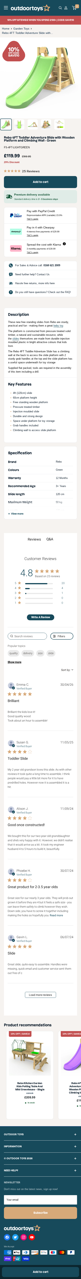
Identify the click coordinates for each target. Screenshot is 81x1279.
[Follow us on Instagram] (23, 1238)
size (40, 653)
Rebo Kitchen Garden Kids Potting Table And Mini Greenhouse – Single (29, 1086)
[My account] (66, 7)
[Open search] (60, 7)
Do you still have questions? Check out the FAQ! (43, 292)
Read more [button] (56, 915)
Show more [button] (14, 662)
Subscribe (40, 1212)
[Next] (75, 77)
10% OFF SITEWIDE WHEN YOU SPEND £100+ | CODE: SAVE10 (40, 20)
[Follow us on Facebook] (7, 1238)
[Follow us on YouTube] (32, 1238)
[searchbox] (27, 636)
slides (15, 338)
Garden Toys (21, 28)
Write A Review (40, 617)
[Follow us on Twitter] (15, 1238)
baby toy (58, 325)
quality (13, 653)
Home (5, 28)
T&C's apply (32, 219)
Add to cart (40, 182)
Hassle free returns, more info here (35, 283)
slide (51, 653)
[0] (74, 8)
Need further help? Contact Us (32, 274)
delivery (27, 653)
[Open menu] (6, 7)
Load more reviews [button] (40, 994)
